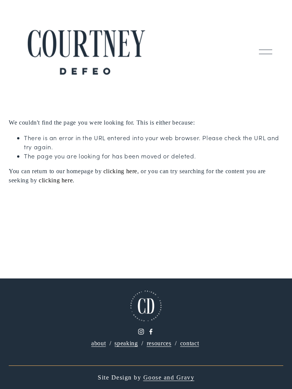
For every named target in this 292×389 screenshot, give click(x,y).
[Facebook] (151, 332)
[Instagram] (141, 332)
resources (159, 343)
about (98, 343)
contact (189, 343)
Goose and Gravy (169, 377)
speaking (126, 343)
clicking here (120, 171)
